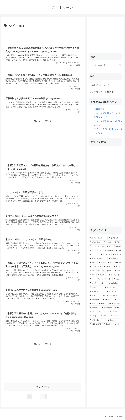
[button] (120, 65)
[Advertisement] (42, 36)
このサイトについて (99, 85)
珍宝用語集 (99, 109)
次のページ (43, 386)
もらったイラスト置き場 (101, 91)
